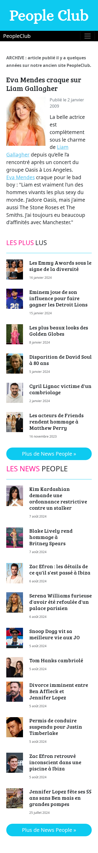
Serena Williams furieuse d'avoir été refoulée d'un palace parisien (60, 602)
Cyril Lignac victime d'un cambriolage (60, 389)
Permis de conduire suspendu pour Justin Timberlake (55, 726)
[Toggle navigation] (87, 36)
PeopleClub (17, 35)
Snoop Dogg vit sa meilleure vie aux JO (54, 634)
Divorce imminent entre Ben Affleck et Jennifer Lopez (58, 691)
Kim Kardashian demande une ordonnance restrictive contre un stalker (58, 498)
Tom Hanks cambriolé (56, 660)
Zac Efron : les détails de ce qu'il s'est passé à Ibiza (59, 569)
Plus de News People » (49, 453)
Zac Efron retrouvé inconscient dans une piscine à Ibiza (55, 762)
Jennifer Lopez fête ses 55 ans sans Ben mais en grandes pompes (60, 798)
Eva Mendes (20, 177)
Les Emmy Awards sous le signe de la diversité (60, 265)
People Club (49, 15)
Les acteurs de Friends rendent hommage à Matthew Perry (56, 421)
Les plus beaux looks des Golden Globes (58, 330)
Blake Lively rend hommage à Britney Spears (51, 537)
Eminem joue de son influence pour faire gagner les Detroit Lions (58, 298)
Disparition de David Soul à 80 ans (60, 360)
